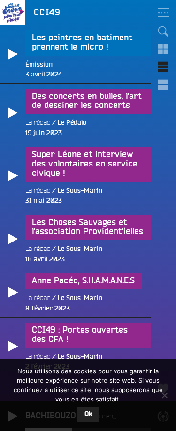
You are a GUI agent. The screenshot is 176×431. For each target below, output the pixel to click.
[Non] (164, 395)
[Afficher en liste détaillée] (163, 85)
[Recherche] (163, 31)
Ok (88, 414)
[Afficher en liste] (163, 67)
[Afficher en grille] (163, 49)
